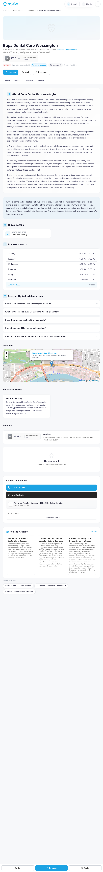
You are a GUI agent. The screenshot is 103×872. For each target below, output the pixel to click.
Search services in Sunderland (52, 586)
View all (94, 532)
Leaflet (83, 381)
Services (17, 81)
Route (86, 868)
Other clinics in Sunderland (19, 586)
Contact (40, 81)
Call (27, 72)
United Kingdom (18, 10)
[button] (51, 363)
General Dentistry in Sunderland (19, 591)
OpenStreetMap (94, 381)
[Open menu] (97, 4)
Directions (42, 72)
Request (53, 868)
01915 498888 (40, 65)
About (7, 81)
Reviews (29, 81)
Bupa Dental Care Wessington (45, 353)
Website (56, 65)
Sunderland (32, 10)
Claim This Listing (53, 518)
